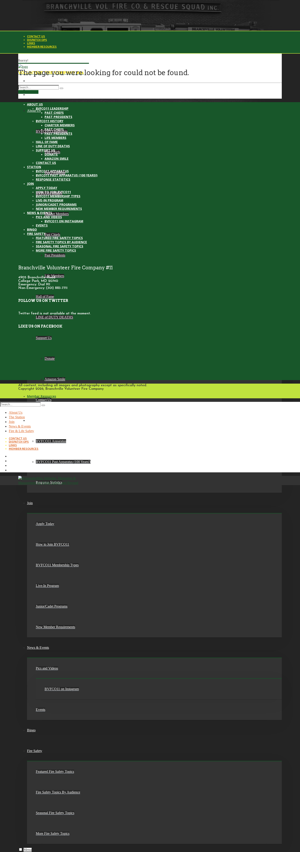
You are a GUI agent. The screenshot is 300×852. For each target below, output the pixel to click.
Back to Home (28, 92)
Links (31, 43)
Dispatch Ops (37, 39)
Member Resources (42, 46)
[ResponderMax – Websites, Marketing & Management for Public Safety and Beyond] (49, 483)
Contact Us (36, 36)
